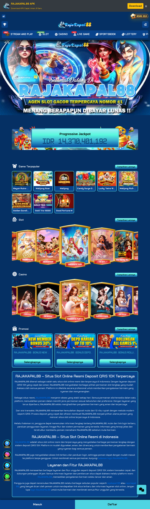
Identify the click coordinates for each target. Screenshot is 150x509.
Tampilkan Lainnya (126, 167)
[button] (145, 77)
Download (135, 6)
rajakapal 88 (113, 483)
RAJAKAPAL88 (43, 397)
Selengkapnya (32, 362)
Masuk (37, 504)
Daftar (112, 504)
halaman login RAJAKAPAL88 (112, 458)
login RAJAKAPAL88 (40, 489)
